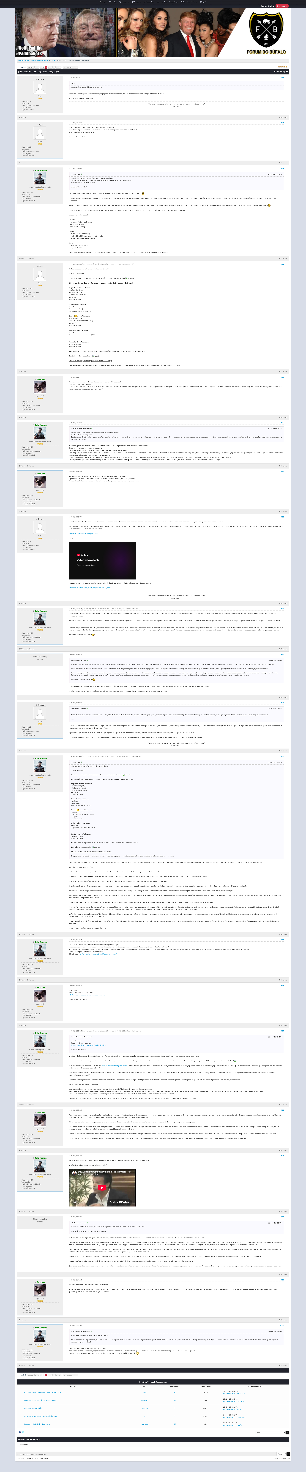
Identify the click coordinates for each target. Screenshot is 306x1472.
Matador (145, 1408)
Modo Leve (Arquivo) (38, 1454)
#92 (282, 756)
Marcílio (239, 1425)
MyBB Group (46, 1458)
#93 (282, 940)
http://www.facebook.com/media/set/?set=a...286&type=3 (90, 588)
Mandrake (144, 1400)
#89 (282, 609)
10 (59, 67)
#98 (282, 1217)
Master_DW (241, 1393)
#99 (282, 1280)
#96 (282, 1110)
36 (175, 1424)
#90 (282, 654)
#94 (282, 985)
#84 (282, 264)
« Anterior (30, 67)
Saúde (53, 60)
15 (64, 67)
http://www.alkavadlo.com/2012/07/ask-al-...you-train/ (98, 954)
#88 (282, 517)
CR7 (145, 1416)
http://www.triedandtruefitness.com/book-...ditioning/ (88, 995)
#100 (282, 1325)
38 (175, 1400)
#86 (282, 423)
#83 (282, 168)
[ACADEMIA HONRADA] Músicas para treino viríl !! (41, 1400)
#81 (282, 77)
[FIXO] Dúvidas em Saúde (33, 1408)
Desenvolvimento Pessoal (39, 60)
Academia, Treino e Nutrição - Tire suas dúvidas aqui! (42, 1392)
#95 (282, 1031)
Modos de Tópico (281, 72)
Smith (145, 1392)
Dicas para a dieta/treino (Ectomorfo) (37, 1424)
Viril (132, 264)
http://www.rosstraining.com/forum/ (115, 1066)
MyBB (29, 1458)
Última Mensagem (229, 1393)
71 (175, 1408)
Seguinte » (70, 67)
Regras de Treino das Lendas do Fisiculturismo (40, 1416)
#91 (282, 703)
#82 (282, 123)
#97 (282, 1156)
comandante (241, 1417)
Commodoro (144, 1424)
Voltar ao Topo (25, 1454)
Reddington (241, 1401)
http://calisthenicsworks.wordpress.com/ (83, 533)
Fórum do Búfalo (23, 60)
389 (174, 1392)
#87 (282, 471)
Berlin (239, 1409)
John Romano (135, 609)
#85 (282, 377)
